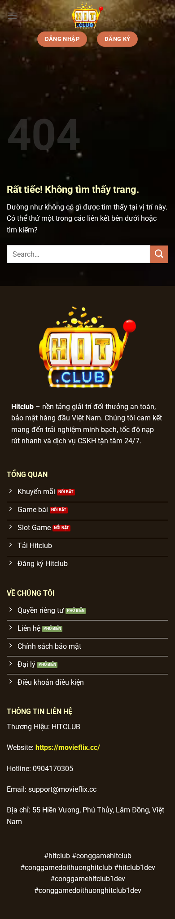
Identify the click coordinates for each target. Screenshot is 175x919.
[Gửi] (159, 254)
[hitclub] (87, 15)
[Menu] (12, 15)
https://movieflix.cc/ (67, 747)
